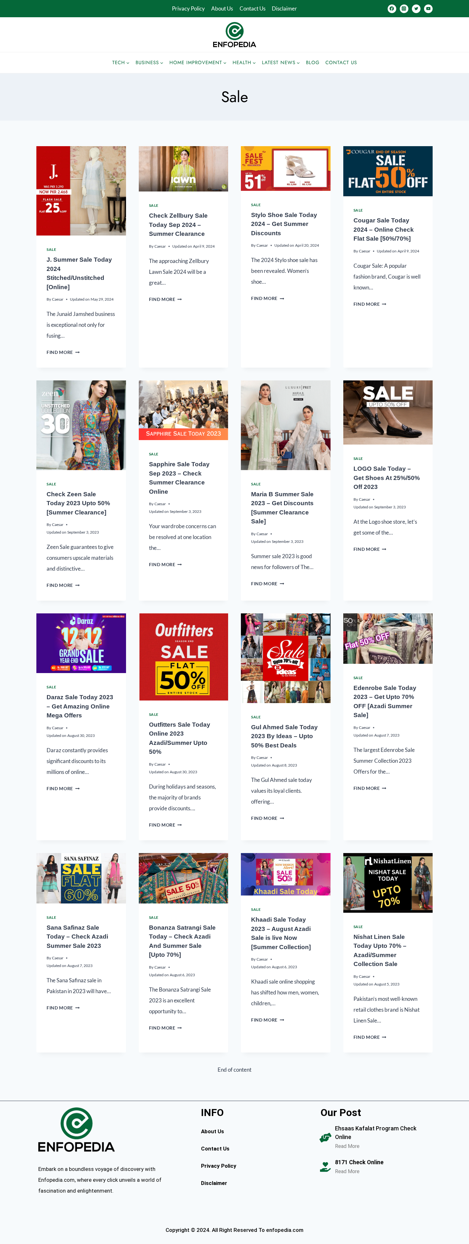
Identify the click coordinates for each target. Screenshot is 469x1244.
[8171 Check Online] (325, 1167)
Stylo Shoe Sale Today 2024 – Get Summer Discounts (284, 224)
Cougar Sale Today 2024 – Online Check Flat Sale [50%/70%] (384, 229)
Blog (313, 62)
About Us (222, 8)
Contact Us (252, 8)
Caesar (57, 299)
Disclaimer (284, 8)
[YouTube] (428, 8)
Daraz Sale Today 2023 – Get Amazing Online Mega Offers (80, 706)
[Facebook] (392, 8)
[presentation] (81, 191)
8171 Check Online (359, 1162)
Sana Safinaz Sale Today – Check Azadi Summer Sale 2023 (77, 936)
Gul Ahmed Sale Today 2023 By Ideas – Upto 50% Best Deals (284, 736)
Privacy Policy (188, 8)
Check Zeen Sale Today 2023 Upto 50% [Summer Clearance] (78, 503)
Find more (63, 352)
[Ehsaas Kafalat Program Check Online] (325, 1138)
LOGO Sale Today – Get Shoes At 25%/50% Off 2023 (387, 477)
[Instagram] (404, 8)
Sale (51, 249)
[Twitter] (416, 8)
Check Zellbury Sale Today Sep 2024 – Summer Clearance (178, 224)
